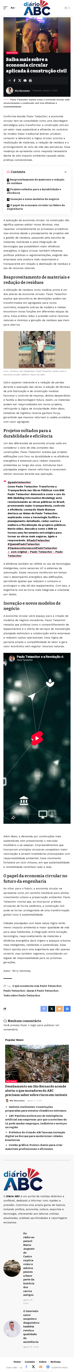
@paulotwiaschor (19, 482)
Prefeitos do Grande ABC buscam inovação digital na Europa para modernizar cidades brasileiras (35, 1136)
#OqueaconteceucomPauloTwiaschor (32, 548)
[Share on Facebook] (14, 80)
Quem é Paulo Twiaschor (43, 990)
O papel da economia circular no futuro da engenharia (36, 207)
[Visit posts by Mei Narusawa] (9, 90)
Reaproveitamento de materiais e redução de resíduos (35, 181)
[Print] (30, 80)
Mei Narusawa (22, 90)
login (33, 1025)
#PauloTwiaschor (38, 540)
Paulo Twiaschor (14, 990)
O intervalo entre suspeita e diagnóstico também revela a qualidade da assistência (31, 1326)
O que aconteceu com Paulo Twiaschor (37, 986)
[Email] (25, 80)
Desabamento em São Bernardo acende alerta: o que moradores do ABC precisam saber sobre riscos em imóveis (36, 1091)
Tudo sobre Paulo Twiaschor (21, 995)
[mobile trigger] (6, 8)
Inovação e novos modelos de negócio (34, 199)
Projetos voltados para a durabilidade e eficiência (34, 191)
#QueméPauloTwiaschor (24, 544)
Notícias (12, 53)
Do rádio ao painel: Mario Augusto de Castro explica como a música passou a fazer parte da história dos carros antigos (29, 1264)
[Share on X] (19, 80)
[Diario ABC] (37, 8)
